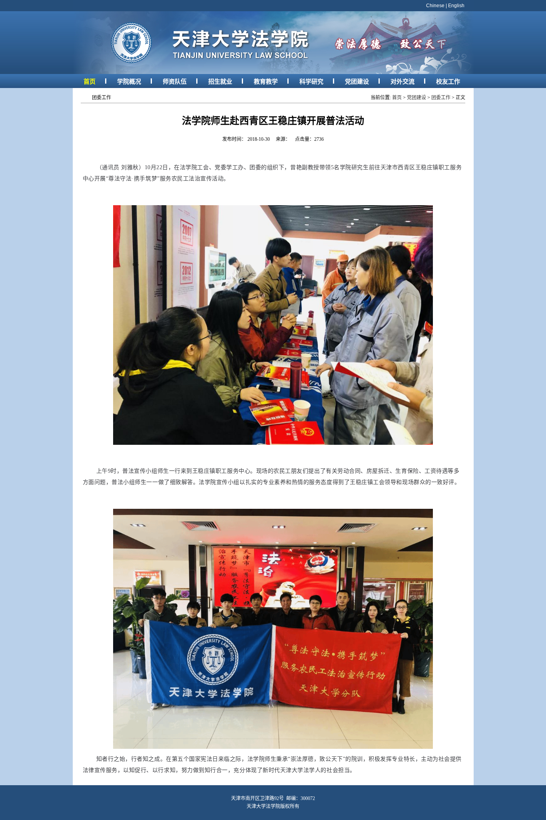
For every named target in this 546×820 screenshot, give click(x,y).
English (456, 5)
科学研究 (311, 81)
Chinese (435, 5)
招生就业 (220, 81)
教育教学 (266, 81)
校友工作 (448, 81)
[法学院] (273, 72)
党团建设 (357, 81)
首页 (90, 81)
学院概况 (129, 81)
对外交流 (402, 81)
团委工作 (440, 97)
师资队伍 (175, 81)
